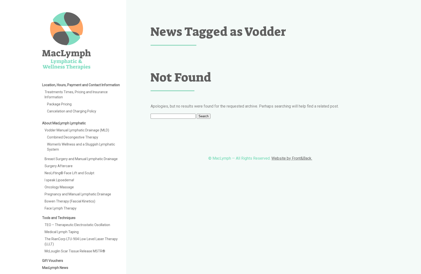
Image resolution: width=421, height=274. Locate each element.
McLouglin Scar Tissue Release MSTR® (75, 251)
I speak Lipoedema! (59, 180)
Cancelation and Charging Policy (71, 111)
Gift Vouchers (52, 261)
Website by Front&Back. (291, 158)
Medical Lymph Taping (62, 232)
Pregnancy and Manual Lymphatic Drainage (78, 194)
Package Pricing (59, 104)
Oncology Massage (59, 187)
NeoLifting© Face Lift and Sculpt (69, 173)
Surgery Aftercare (59, 166)
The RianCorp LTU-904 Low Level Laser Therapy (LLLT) (81, 241)
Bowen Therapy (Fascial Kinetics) (70, 201)
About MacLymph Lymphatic (64, 123)
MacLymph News (55, 268)
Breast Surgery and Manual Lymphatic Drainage (81, 159)
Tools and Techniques (59, 218)
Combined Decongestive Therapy (72, 137)
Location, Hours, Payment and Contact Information (81, 85)
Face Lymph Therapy (61, 208)
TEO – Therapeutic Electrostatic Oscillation (77, 225)
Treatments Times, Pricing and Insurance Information (76, 94)
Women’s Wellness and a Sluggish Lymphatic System (81, 146)
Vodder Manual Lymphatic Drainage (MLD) (77, 130)
